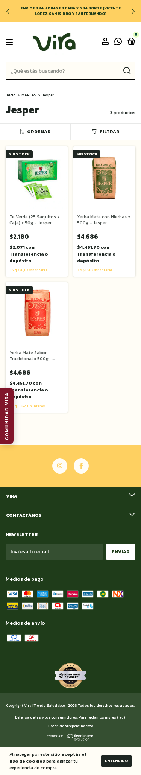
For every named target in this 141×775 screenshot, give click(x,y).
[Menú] (11, 42)
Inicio (10, 95)
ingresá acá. (115, 717)
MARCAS (28, 95)
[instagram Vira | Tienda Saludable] (59, 466)
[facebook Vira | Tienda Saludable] (81, 466)
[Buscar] (126, 71)
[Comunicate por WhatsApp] (118, 42)
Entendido (116, 761)
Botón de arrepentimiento (70, 726)
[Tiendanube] (70, 739)
